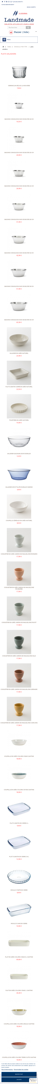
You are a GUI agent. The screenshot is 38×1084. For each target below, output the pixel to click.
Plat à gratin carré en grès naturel (19, 386)
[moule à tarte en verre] (19, 876)
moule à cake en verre (19, 923)
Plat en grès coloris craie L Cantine (19, 990)
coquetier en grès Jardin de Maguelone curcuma (19, 723)
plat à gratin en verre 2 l (19, 823)
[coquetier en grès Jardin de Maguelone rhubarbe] (19, 573)
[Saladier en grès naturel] (19, 339)
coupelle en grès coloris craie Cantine (19, 756)
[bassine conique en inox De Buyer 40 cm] (19, 306)
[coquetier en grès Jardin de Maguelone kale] (19, 642)
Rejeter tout (19, 1074)
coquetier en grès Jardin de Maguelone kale (19, 656)
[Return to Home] (3, 47)
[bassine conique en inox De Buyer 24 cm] (19, 172)
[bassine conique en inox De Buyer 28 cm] (19, 205)
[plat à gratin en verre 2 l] (19, 809)
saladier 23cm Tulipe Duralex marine (19, 487)
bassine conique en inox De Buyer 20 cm (19, 152)
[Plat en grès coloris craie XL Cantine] (19, 943)
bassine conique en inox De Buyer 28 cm (19, 219)
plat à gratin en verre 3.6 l (19, 856)
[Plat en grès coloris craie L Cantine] (19, 976)
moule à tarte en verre (19, 890)
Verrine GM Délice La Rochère (19, 85)
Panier (21, 32)
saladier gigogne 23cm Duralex (19, 453)
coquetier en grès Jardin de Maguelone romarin (19, 554)
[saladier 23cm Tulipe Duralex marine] (19, 473)
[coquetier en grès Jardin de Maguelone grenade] (19, 675)
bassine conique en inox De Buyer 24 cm (19, 186)
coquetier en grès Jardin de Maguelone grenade (19, 689)
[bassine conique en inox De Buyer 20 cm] (19, 139)
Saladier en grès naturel (19, 353)
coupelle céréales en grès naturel (19, 520)
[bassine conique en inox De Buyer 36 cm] (19, 272)
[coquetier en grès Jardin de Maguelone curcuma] (19, 709)
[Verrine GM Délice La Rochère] (19, 72)
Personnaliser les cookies (21, 1069)
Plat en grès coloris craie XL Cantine (19, 957)
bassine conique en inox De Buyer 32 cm (19, 253)
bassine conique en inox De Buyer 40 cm (19, 320)
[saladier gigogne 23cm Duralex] (19, 440)
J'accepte (19, 1079)
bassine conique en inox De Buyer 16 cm (19, 119)
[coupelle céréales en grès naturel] (19, 507)
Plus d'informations (7, 1069)
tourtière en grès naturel (19, 420)
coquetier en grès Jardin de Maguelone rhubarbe (19, 588)
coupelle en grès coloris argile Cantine (19, 1024)
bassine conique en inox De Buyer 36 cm (19, 286)
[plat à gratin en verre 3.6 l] (19, 843)
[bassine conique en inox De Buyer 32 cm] (19, 239)
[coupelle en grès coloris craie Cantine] (19, 742)
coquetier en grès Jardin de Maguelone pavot (19, 622)
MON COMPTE (31, 7)
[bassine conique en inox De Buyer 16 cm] (19, 105)
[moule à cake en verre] (19, 910)
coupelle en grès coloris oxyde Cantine (19, 789)
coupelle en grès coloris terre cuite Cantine (19, 1057)
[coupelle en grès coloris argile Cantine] (19, 1010)
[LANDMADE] (19, 21)
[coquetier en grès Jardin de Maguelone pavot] (19, 608)
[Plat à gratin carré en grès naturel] (19, 373)
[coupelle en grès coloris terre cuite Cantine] (19, 1043)
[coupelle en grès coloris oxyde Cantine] (19, 776)
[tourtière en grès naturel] (19, 406)
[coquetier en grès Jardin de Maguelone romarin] (19, 540)
